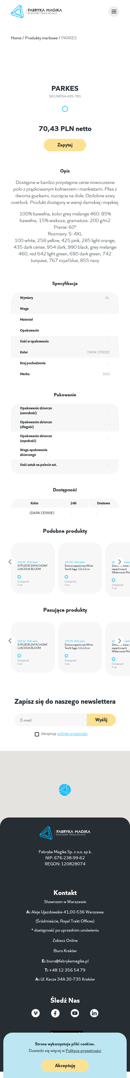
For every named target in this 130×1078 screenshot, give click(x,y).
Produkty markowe (41, 37)
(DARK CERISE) (42, 512)
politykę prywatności (72, 733)
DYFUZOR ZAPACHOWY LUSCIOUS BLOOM (32, 567)
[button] (10, 562)
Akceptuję (64, 733)
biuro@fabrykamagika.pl (68, 961)
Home (16, 37)
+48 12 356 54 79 (67, 970)
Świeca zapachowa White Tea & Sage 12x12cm (79, 567)
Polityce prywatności (83, 1050)
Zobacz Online (65, 940)
